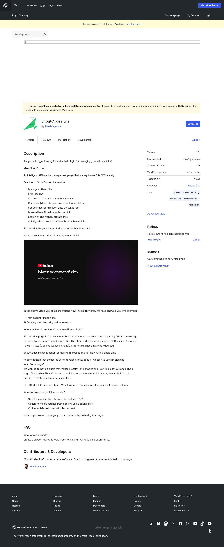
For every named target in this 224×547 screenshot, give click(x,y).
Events (137, 501)
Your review (153, 239)
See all (196, 239)
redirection (194, 205)
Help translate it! (134, 24)
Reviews (46, 139)
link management (191, 199)
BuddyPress (181, 510)
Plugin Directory (20, 15)
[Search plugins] (44, 34)
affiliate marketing (191, 192)
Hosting (16, 505)
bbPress (179, 505)
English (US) (194, 185)
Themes (57, 501)
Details (30, 139)
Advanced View (156, 213)
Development (85, 139)
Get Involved (140, 496)
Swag (138, 510)
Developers (99, 505)
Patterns (57, 510)
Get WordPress (209, 5)
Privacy (16, 510)
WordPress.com (183, 496)
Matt (177, 501)
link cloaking (175, 199)
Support (196, 139)
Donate (139, 505)
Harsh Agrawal (53, 126)
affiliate (177, 192)
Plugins (56, 505)
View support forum (158, 265)
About (15, 496)
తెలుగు (44, 527)
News (15, 501)
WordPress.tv (101, 510)
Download (193, 124)
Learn (96, 496)
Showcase (58, 496)
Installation (64, 139)
